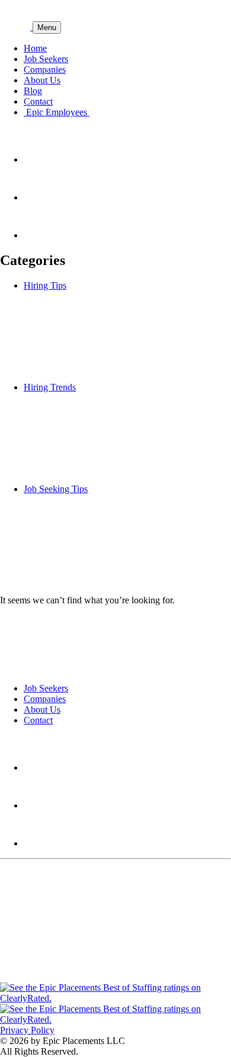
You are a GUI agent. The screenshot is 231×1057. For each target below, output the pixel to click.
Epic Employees (56, 112)
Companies (45, 69)
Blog (33, 91)
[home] (16, 27)
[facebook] (41, 235)
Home (35, 48)
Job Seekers (46, 59)
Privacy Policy (27, 1030)
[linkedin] (41, 159)
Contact (38, 101)
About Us (42, 80)
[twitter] (41, 197)
